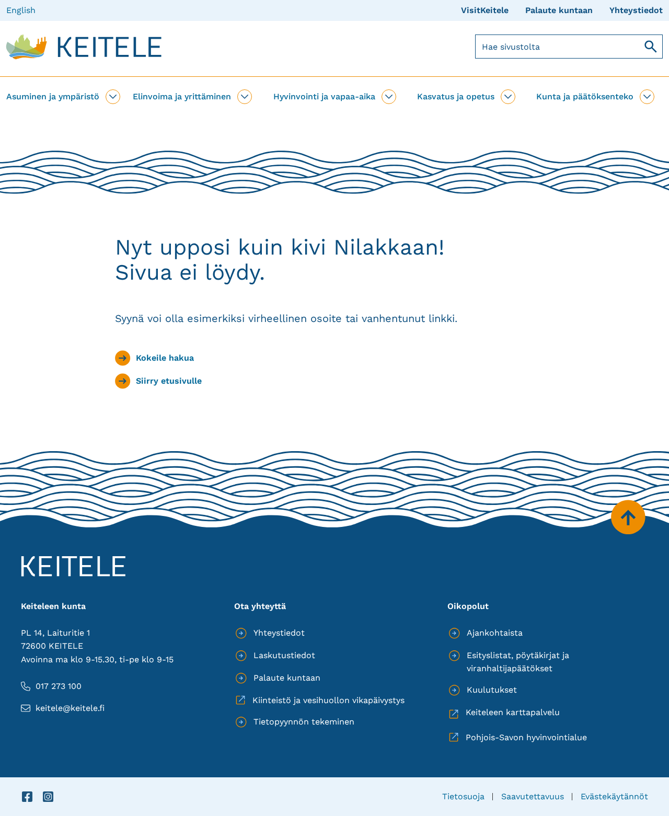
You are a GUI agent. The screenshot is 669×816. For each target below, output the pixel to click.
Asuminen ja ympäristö (52, 96)
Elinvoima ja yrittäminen (182, 96)
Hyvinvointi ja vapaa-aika (324, 96)
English (21, 10)
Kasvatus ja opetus (455, 96)
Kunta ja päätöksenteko (584, 96)
